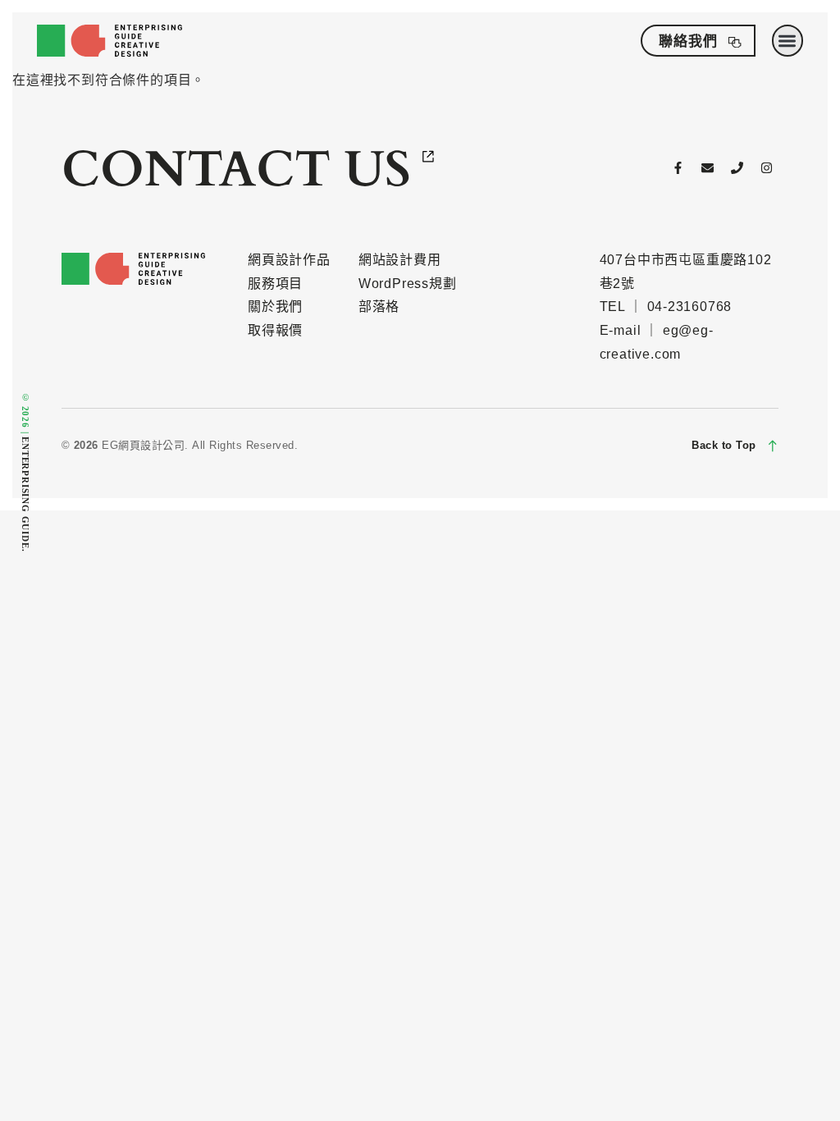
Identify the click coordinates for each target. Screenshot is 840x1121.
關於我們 (275, 306)
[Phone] (737, 168)
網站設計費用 (399, 260)
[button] (788, 41)
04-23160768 (690, 306)
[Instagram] (766, 168)
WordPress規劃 (407, 284)
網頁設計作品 (289, 260)
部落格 (378, 306)
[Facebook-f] (678, 168)
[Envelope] (708, 168)
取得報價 (275, 330)
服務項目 (275, 284)
